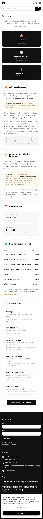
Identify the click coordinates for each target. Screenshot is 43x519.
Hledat (38, 9)
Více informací (25, 504)
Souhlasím (21, 513)
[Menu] (40, 3)
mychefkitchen (10, 471)
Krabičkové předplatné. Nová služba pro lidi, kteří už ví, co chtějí (21, 488)
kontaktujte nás (10, 294)
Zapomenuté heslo (9, 445)
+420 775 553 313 (11, 463)
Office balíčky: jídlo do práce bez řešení (20, 481)
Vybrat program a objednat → (21, 402)
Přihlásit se (7, 438)
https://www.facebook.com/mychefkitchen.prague (22, 467)
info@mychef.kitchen (12, 457)
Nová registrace (7, 442)
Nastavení (21, 508)
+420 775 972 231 (10, 460)
